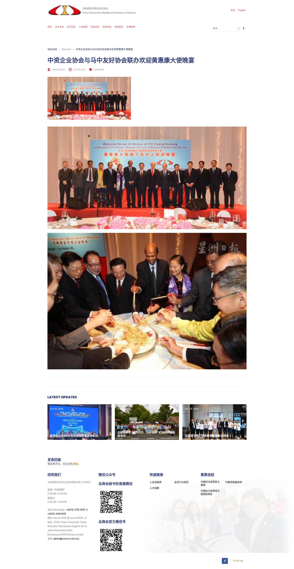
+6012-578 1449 (75, 509)
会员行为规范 (181, 482)
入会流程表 (155, 482)
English (242, 10)
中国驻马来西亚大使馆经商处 (210, 492)
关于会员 (71, 27)
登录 (75, 463)
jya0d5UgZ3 (58, 69)
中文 (233, 10)
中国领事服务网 (233, 482)
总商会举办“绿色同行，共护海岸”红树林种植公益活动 (146, 434)
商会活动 (95, 27)
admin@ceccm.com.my (66, 538)
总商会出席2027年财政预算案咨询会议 (74, 436)
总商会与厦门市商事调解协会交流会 (206, 436)
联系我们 (119, 27)
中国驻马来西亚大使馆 (210, 483)
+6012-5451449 (56, 513)
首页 (49, 27)
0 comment (98, 69)
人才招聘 (154, 488)
